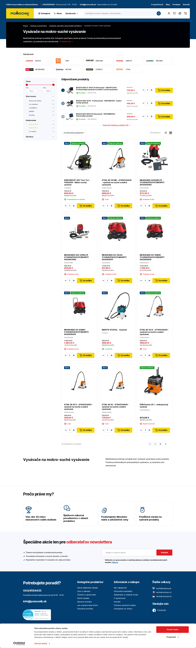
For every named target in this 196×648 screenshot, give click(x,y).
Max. (45, 88)
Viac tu (115, 562)
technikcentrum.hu (163, 596)
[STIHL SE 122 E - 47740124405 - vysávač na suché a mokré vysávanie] (155, 306)
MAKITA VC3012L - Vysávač (114, 330)
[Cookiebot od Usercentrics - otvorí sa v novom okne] (19, 643)
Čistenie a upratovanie (86, 595)
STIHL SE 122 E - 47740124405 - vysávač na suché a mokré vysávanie (154, 332)
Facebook (161, 610)
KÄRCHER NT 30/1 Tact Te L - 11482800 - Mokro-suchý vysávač (77, 182)
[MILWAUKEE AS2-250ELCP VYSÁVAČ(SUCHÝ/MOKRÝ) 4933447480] (79, 231)
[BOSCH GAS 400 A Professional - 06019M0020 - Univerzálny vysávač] (69, 116)
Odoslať (164, 552)
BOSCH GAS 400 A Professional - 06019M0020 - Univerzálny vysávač (96, 115)
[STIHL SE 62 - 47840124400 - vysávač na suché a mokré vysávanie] (117, 381)
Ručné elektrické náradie (87, 588)
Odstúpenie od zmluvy (123, 609)
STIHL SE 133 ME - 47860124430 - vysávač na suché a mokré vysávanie (116, 182)
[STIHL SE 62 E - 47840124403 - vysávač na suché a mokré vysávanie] (79, 381)
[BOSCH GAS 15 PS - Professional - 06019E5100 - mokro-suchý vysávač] (69, 103)
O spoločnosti (157, 5)
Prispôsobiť (171, 637)
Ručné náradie (83, 598)
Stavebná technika (85, 609)
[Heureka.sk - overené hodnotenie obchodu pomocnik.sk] (37, 615)
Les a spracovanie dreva (87, 605)
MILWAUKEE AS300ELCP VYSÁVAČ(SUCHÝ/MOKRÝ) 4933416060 (152, 182)
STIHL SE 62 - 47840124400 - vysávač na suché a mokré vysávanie (115, 406)
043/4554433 (49, 5)
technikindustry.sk (163, 588)
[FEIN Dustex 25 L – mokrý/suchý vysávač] (155, 381)
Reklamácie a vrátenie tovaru (126, 595)
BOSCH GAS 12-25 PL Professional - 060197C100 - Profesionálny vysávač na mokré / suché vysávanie (97, 89)
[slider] (27, 85)
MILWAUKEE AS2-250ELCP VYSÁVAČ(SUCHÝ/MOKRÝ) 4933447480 (76, 257)
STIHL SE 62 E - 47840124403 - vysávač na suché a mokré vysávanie (78, 406)
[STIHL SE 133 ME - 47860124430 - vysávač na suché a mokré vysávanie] (117, 156)
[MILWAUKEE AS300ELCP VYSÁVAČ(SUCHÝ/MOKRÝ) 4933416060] (155, 156)
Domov (25, 26)
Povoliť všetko (172, 629)
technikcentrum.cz (164, 592)
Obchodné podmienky (123, 591)
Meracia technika (84, 602)
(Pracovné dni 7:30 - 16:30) (66, 5)
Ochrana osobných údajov (125, 605)
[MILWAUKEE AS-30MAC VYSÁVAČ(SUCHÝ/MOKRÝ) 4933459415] (155, 231)
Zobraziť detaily (40, 643)
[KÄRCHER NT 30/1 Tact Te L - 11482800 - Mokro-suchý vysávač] (79, 156)
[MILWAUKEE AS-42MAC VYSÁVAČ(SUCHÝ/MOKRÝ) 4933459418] (79, 306)
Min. (27, 88)
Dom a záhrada (83, 591)
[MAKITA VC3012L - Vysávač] (117, 306)
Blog (168, 5)
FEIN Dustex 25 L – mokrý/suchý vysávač (154, 405)
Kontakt (186, 5)
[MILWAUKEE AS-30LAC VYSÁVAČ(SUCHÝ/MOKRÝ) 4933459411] (117, 231)
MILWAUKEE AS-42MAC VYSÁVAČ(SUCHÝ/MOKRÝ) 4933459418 (76, 332)
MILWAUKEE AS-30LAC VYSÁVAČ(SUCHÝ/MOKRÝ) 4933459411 (114, 257)
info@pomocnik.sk (35, 601)
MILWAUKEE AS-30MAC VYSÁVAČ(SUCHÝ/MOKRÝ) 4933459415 (152, 257)
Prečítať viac (66, 41)
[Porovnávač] (180, 13)
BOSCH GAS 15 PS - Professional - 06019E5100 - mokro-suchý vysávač (99, 102)
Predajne (176, 5)
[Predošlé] (150, 444)
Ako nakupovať (120, 588)
